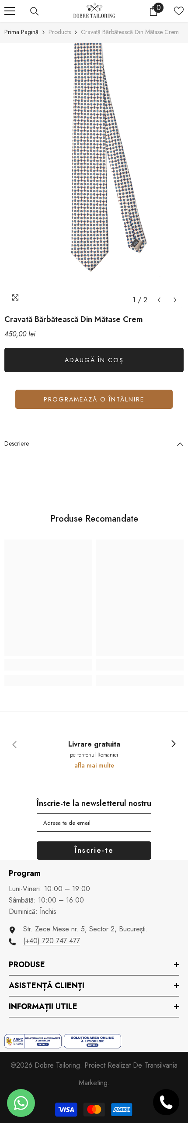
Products (60, 32)
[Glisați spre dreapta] (173, 744)
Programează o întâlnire (94, 399)
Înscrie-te (94, 850)
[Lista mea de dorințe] (179, 11)
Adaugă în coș (94, 360)
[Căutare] (34, 11)
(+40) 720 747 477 (51, 941)
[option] (94, 175)
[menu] (9, 11)
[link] (48, 665)
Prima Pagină (21, 32)
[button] (159, 300)
